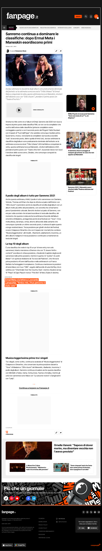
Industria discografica (48, 27)
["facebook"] (28, 498)
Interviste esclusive (65, 27)
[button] (60, 51)
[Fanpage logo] (20, 16)
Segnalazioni (43, 521)
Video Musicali (86, 27)
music (11, 27)
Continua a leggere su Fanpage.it (34, 388)
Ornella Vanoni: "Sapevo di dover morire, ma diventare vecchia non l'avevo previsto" (73, 448)
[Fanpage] (9, 512)
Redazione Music (21, 51)
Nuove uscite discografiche (29, 27)
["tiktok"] (6, 498)
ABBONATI (78, 16)
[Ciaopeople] (95, 546)
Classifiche (9, 427)
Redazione (42, 534)
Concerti (76, 27)
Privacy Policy (43, 525)
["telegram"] (34, 498)
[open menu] (4, 27)
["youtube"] (17, 498)
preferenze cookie (44, 537)
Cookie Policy (43, 528)
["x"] (22, 498)
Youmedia (42, 518)
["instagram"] (11, 498)
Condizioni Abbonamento (46, 531)
